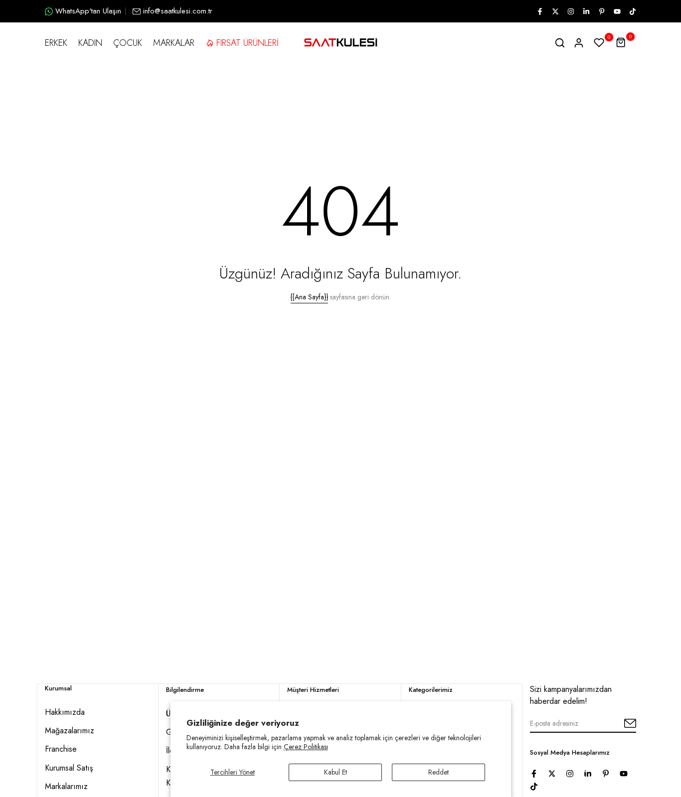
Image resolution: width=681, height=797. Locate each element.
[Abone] (618, 724)
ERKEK (56, 42)
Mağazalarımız (69, 730)
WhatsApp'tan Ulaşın (88, 10)
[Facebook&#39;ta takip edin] (539, 11)
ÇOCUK (127, 42)
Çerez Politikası (306, 747)
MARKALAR (173, 42)
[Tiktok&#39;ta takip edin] (632, 11)
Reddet (438, 772)
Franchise (61, 749)
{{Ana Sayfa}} (309, 297)
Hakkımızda (65, 712)
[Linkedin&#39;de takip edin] (586, 11)
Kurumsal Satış (69, 768)
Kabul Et (335, 772)
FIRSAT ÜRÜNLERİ (247, 42)
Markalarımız (66, 786)
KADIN (90, 42)
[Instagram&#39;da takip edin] (570, 11)
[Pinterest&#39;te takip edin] (601, 11)
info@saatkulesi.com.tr (177, 10)
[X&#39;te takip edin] (555, 11)
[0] (599, 42)
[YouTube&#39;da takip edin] (617, 11)
